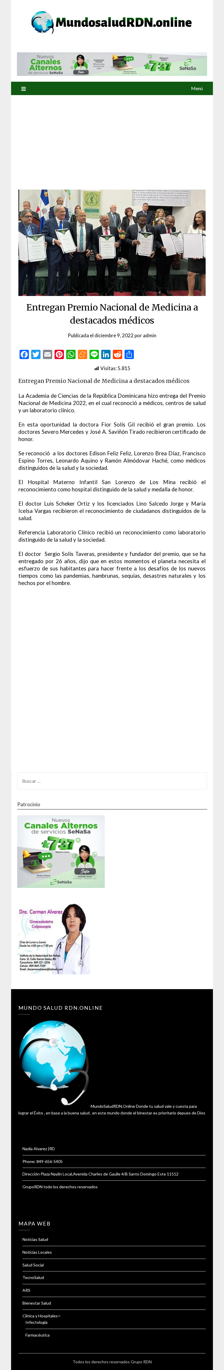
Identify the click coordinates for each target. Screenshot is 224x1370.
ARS (26, 1290)
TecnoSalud (33, 1277)
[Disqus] (112, 683)
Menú (197, 88)
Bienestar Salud (36, 1303)
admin (149, 335)
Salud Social (33, 1264)
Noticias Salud (35, 1239)
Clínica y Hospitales (40, 1315)
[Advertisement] (112, 138)
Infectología (36, 1322)
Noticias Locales (37, 1252)
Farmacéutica (37, 1334)
